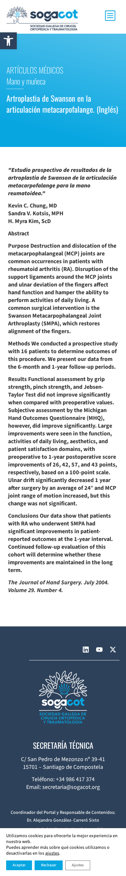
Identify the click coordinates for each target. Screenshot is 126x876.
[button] (8, 40)
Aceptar (19, 865)
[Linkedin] (85, 649)
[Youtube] (99, 649)
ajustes (52, 853)
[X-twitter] (113, 649)
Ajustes (78, 865)
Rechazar (48, 865)
